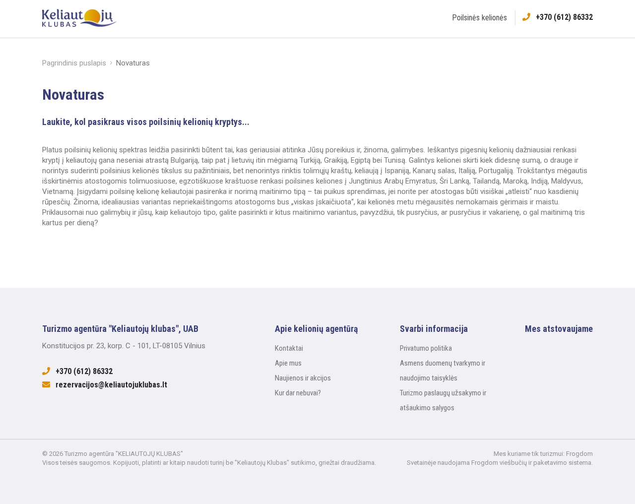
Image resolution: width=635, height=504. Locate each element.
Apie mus (288, 363)
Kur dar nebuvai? (298, 392)
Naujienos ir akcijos (303, 378)
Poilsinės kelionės (479, 17)
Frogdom (579, 453)
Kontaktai (289, 348)
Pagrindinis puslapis (74, 63)
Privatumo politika (426, 348)
